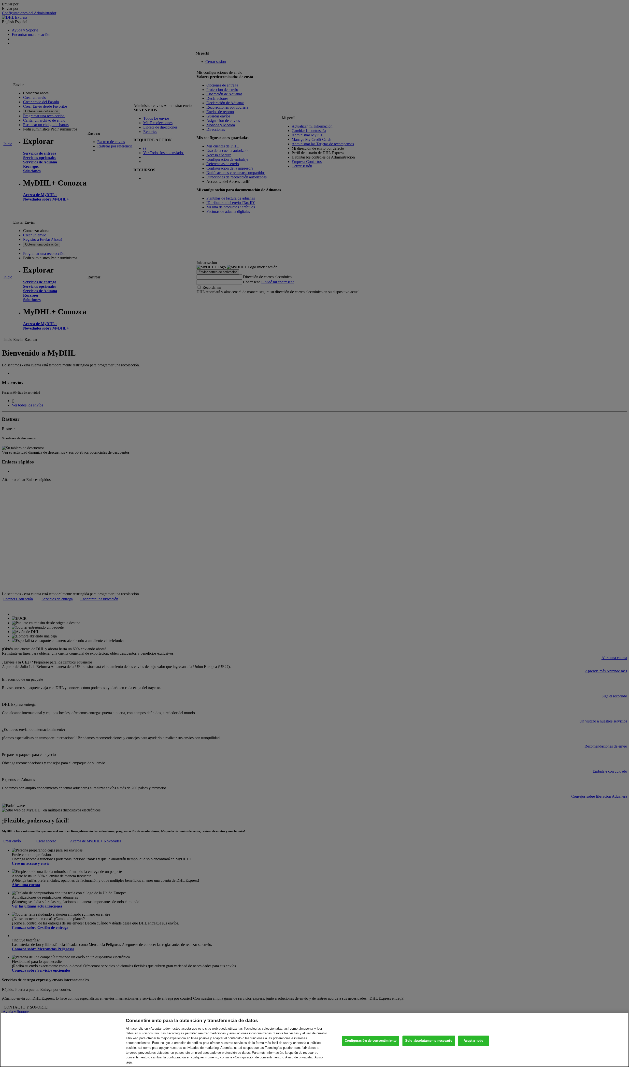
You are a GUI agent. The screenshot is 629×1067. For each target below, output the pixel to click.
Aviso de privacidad (299, 1057)
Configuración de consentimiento (371, 1041)
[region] (314, 1040)
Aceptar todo (474, 1041)
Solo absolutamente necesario (428, 1041)
